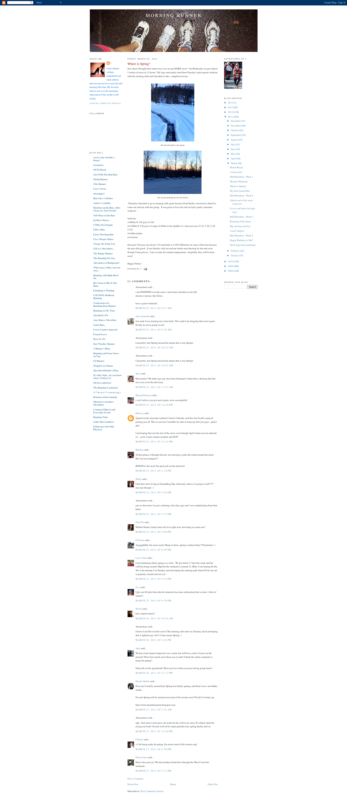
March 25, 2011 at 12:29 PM (154, 404)
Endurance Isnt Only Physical (103, 428)
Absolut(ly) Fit (100, 315)
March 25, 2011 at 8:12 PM (154, 578)
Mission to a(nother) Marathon (103, 403)
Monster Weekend (239, 181)
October (235, 130)
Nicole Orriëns (143, 681)
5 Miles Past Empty (103, 224)
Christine (140, 540)
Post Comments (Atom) (152, 791)
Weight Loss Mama (103, 365)
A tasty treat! (236, 172)
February (235, 250)
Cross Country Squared (105, 329)
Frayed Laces (100, 334)
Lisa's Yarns (99, 188)
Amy (138, 648)
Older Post (213, 784)
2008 (231, 270)
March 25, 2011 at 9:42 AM (154, 329)
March (234, 163)
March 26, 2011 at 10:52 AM (154, 618)
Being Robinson (144, 395)
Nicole (139, 608)
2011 (231, 116)
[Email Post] (145, 269)
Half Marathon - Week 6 (241, 195)
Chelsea (139, 739)
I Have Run (99, 229)
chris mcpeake (142, 316)
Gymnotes (98, 165)
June (233, 149)
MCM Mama (99, 169)
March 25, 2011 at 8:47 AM (154, 308)
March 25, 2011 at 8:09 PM (154, 549)
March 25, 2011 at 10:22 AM (154, 347)
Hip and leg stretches (240, 226)
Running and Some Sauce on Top (106, 354)
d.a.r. (138, 587)
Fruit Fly (140, 522)
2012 (231, 112)
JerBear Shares (101, 220)
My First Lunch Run (240, 190)
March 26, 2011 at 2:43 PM (154, 640)
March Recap (236, 167)
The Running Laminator (105, 387)
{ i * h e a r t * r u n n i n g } (107, 392)
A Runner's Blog (101, 348)
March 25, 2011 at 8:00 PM (154, 531)
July (233, 144)
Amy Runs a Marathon (104, 320)
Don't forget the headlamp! (243, 245)
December (236, 120)
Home (173, 784)
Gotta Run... (99, 324)
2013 (231, 107)
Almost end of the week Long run (241, 202)
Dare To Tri (99, 339)
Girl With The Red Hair (105, 174)
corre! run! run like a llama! (104, 159)
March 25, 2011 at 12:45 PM (154, 441)
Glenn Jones (141, 757)
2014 (231, 102)
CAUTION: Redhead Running (103, 296)
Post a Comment (135, 778)
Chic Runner (99, 184)
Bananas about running (105, 397)
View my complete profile (105, 103)
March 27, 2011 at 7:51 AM (154, 709)
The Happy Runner (103, 253)
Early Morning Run (103, 234)
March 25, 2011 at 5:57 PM (154, 514)
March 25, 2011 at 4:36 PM (154, 492)
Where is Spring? (138, 63)
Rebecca (140, 413)
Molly (139, 479)
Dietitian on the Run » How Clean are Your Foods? (106, 209)
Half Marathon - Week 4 (241, 235)
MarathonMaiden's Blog (105, 370)
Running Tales (100, 417)
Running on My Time (104, 310)
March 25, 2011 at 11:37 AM (154, 387)
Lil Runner (98, 360)
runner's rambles (102, 203)
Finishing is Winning (103, 290)
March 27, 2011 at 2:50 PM (154, 749)
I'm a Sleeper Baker (103, 239)
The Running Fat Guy (104, 258)
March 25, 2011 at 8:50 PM (154, 600)
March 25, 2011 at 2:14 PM (154, 470)
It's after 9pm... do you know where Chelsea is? (107, 376)
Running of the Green (240, 221)
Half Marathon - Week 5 (241, 216)
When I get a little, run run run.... (106, 269)
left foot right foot (102, 382)
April (233, 158)
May (233, 153)
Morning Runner (174, 15)
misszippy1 (99, 193)
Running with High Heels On (106, 276)
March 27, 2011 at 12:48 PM (154, 731)
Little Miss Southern (103, 421)
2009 (231, 266)
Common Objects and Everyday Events (104, 411)
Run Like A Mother (103, 198)
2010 (231, 261)
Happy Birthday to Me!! (241, 240)
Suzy (138, 373)
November (236, 125)
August (234, 139)
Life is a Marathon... (103, 248)
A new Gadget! (237, 230)
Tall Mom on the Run (104, 215)
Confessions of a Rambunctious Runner (104, 304)
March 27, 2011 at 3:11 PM (154, 770)
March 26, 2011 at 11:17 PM (154, 672)
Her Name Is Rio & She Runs (105, 284)
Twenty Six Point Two (104, 243)
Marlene (140, 449)
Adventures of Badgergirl (106, 262)
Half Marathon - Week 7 (241, 176)
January (235, 255)
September (236, 135)
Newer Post (132, 784)
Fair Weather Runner (104, 343)
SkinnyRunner (100, 179)
